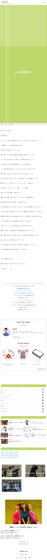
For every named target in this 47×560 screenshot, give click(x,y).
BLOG (22, 389)
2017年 (7, 453)
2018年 (2, 453)
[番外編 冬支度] (23, 354)
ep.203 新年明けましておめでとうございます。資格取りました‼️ (8, 365)
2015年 (16, 453)
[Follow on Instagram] (25, 558)
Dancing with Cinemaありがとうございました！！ (16, 442)
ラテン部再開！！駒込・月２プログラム (38, 429)
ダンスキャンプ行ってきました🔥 (37, 423)
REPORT (22, 392)
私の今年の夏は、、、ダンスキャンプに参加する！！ (16, 429)
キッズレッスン (22, 411)
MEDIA (22, 400)
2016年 (11, 453)
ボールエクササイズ (22, 408)
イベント (22, 403)
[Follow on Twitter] (17, 558)
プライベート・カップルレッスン (22, 394)
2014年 (2, 455)
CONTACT (23, 543)
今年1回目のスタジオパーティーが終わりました (16, 423)
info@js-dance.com (30, 295)
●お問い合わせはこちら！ (23, 288)
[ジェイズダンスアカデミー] (5, 1)
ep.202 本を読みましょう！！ (37, 364)
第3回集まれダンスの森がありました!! (15, 435)
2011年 (16, 455)
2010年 (2, 457)
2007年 (17, 457)
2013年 (7, 455)
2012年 (11, 455)
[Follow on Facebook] (21, 558)
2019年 (16, 452)
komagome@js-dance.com (30, 305)
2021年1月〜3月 (4, 452)
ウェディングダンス (22, 397)
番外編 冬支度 (23, 364)
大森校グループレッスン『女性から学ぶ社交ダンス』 (38, 435)
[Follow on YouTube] (29, 558)
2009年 (7, 457)
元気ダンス (22, 405)
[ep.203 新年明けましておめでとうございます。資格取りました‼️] (8, 354)
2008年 (12, 457)
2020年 (11, 452)
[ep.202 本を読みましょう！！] (37, 354)
